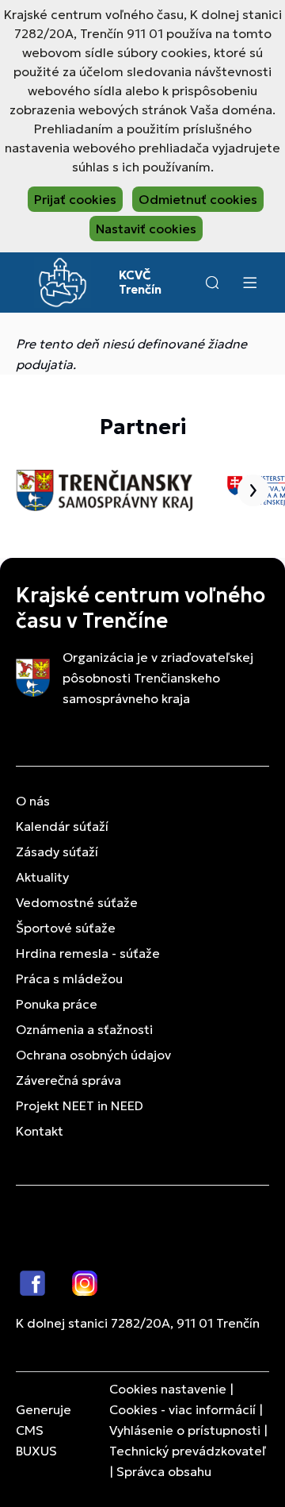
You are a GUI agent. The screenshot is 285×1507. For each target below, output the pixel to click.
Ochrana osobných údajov (93, 1055)
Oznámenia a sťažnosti (84, 1029)
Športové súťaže (66, 928)
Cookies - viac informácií (182, 1409)
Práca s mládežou (69, 978)
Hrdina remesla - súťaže (88, 953)
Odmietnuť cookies (198, 199)
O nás (33, 801)
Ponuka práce (56, 1004)
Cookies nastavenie (167, 1389)
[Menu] (249, 282)
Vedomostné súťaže (77, 902)
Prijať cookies (75, 199)
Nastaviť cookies (146, 228)
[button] (212, 282)
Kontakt (39, 1131)
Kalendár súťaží (62, 826)
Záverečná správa (68, 1080)
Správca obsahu (163, 1471)
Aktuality (42, 877)
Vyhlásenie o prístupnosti (184, 1430)
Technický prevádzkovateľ (187, 1451)
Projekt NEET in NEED (79, 1105)
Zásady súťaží (57, 851)
